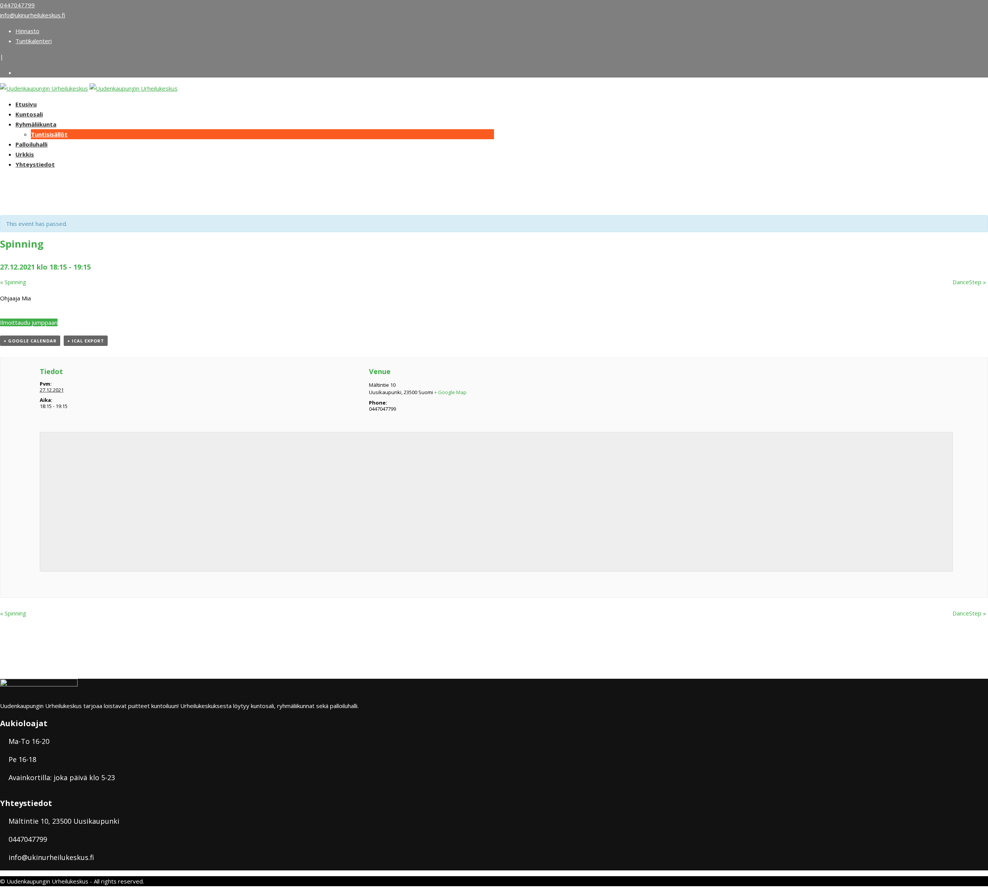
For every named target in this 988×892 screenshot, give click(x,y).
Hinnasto (27, 31)
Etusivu (26, 104)
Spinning (13, 282)
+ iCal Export (85, 341)
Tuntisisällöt (49, 134)
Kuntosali (29, 114)
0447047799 (17, 5)
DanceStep (969, 282)
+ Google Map (450, 392)
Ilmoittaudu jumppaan (29, 322)
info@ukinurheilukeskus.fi (32, 15)
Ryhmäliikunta (35, 124)
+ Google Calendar (30, 341)
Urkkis (24, 154)
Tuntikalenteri (33, 41)
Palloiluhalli (31, 144)
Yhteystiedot (35, 164)
